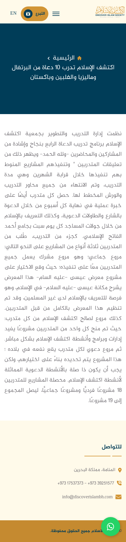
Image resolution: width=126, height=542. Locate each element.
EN (13, 14)
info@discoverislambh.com (87, 497)
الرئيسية (64, 58)
